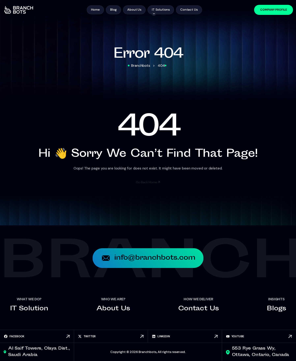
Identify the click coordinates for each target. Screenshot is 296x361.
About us (113, 309)
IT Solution (29, 309)
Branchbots (147, 352)
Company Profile (273, 9)
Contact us (198, 309)
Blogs (276, 309)
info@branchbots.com (155, 258)
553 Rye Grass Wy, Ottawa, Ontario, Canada (260, 352)
